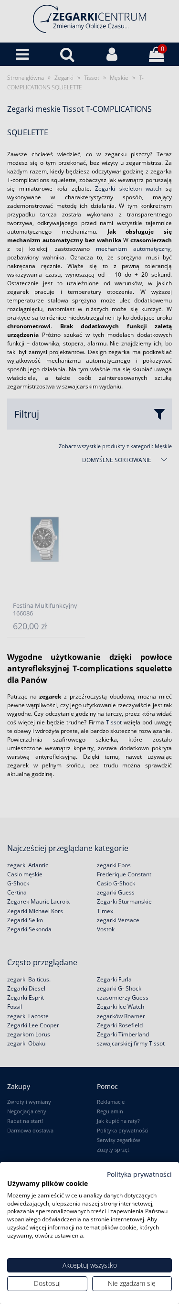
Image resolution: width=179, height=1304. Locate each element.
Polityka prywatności (139, 1174)
